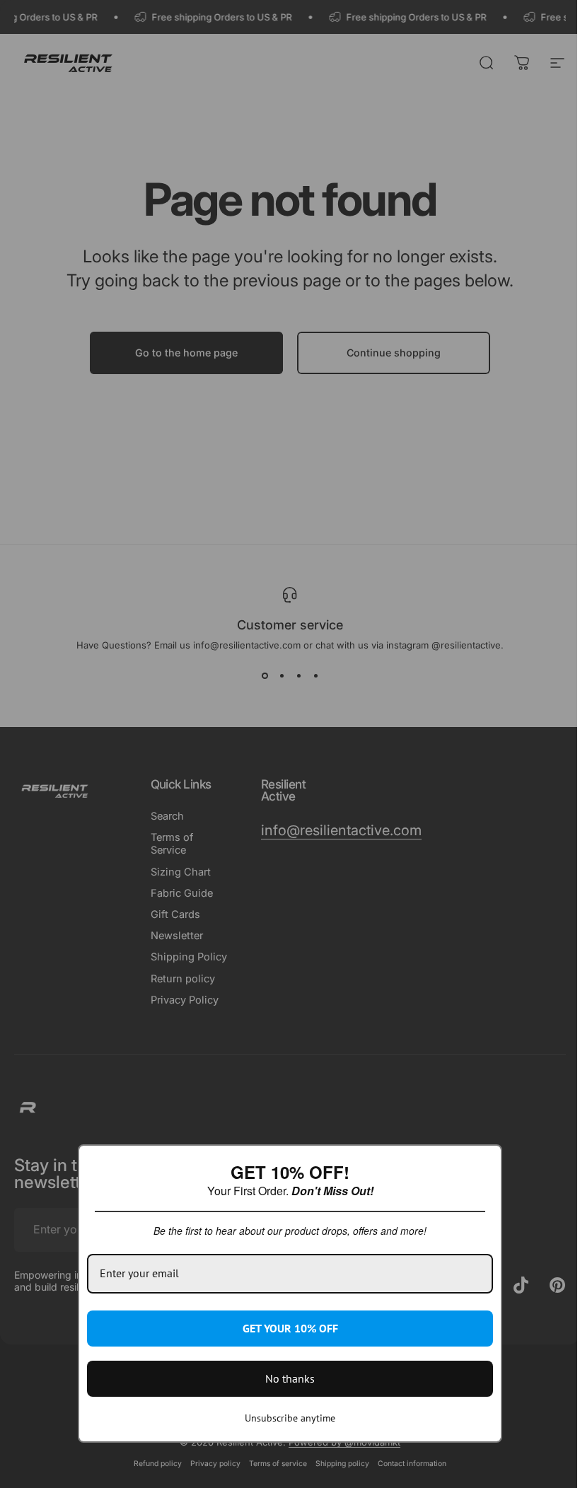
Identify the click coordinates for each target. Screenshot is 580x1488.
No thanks (290, 1378)
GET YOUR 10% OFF (290, 1328)
